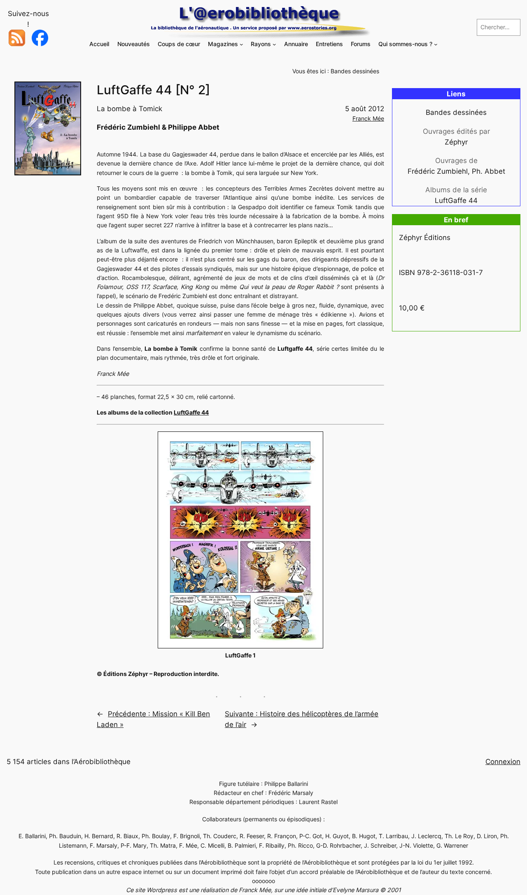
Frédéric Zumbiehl (438, 171)
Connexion (502, 761)
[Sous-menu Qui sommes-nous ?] (436, 44)
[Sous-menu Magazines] (241, 44)
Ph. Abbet (488, 171)
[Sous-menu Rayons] (274, 44)
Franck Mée (368, 118)
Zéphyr (456, 142)
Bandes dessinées (355, 71)
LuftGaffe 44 (191, 412)
